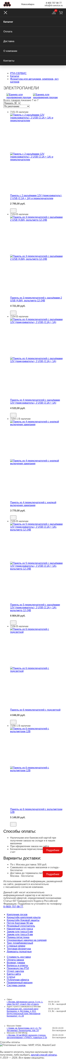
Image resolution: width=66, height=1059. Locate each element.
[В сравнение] (13, 210)
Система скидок (16, 985)
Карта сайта (14, 973)
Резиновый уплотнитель (21, 925)
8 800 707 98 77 (54, 3)
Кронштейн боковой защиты (23, 920)
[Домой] (7, 4)
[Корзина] (61, 12)
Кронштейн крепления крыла (23, 917)
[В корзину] (36, 206)
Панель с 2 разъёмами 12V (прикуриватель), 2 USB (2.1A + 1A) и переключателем (36, 197)
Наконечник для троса (20, 928)
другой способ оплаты (44, 1054)
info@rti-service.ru (54, 5)
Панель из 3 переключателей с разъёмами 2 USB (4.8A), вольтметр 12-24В (36, 299)
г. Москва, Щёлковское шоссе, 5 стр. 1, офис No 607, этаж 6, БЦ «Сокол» (25, 1003)
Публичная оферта (18, 979)
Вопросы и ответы (17, 965)
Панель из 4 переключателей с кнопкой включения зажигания (33, 504)
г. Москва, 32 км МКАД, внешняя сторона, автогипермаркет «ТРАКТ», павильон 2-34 (27, 1036)
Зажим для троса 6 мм (20, 931)
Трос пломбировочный (20, 942)
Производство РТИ (18, 968)
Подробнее (52, 850)
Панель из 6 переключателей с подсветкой (35, 709)
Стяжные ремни (16, 945)
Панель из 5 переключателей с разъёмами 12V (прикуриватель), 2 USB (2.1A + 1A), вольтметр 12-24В (35, 607)
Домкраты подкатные (19, 951)
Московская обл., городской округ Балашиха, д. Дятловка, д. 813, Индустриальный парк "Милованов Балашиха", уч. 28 (23, 1012)
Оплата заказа (15, 959)
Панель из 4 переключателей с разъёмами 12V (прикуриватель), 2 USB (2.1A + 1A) (35, 401)
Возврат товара (16, 962)
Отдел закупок (15, 971)
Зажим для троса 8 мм (20, 934)
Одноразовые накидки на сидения (27, 940)
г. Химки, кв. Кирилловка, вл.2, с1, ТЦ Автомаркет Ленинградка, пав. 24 (24, 1029)
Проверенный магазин (19, 982)
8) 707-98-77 (13, 906)
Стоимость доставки (19, 956)
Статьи (11, 976)
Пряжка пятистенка (18, 937)
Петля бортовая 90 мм (20, 923)
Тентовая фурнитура (19, 948)
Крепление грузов (17, 914)
